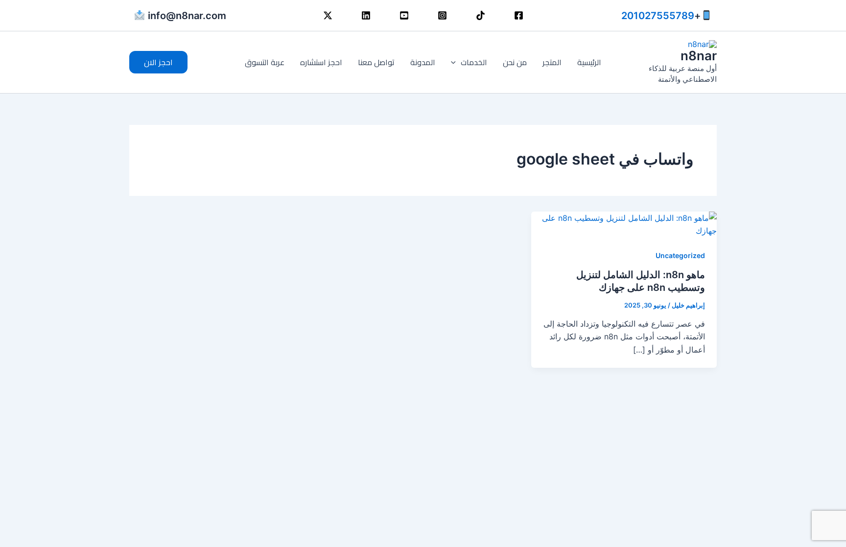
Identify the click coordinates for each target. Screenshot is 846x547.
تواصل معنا (376, 62)
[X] (327, 15)
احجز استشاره (321, 62)
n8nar (699, 55)
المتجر (552, 62)
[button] (456, 62)
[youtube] (404, 15)
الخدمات (474, 62)
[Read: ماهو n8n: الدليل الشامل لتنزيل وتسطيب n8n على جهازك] (624, 223)
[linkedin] (366, 15)
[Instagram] (442, 15)
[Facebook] (518, 15)
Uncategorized (680, 255)
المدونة (422, 62)
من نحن (515, 62)
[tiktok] (480, 15)
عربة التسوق (264, 62)
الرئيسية (589, 62)
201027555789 (657, 16)
